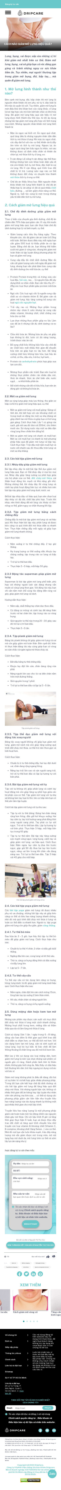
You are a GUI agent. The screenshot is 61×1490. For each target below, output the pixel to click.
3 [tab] (31, 1323)
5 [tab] (37, 1323)
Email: (10, 1408)
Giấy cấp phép (11, 1347)
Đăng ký (48, 1408)
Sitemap (9, 1372)
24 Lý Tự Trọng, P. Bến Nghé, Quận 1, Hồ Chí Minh (13, 1388)
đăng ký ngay (30, 1224)
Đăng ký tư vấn (12, 4)
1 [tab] (24, 1323)
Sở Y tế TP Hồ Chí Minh (15, 1378)
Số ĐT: (16, 1170)
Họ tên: (17, 1163)
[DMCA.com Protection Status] (30, 1480)
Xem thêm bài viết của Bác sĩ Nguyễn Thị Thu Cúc (30, 1245)
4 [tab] (34, 1323)
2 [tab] (27, 1323)
